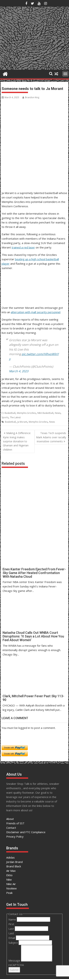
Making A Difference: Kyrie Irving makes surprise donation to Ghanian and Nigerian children (17, 441)
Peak (9, 893)
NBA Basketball (45, 413)
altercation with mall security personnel (35, 312)
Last (11, 928)
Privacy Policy (15, 836)
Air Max (11, 871)
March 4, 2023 (18, 371)
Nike (9, 879)
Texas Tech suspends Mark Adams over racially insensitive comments (51, 437)
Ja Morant (22, 421)
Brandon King (32, 97)
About (10, 819)
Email (12, 938)
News (58, 413)
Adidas (10, 857)
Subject (13, 942)
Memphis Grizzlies (26, 413)
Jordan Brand (14, 862)
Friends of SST (15, 823)
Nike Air (11, 884)
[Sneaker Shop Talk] (5, 73)
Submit (14, 970)
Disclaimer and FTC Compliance (25, 832)
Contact (11, 827)
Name (12, 919)
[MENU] (65, 73)
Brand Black (13, 866)
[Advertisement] (19, 172)
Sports (5, 417)
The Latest (15, 417)
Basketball (10, 413)
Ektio (9, 875)
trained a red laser (23, 247)
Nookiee (11, 888)
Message (14, 960)
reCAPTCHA (16, 965)
